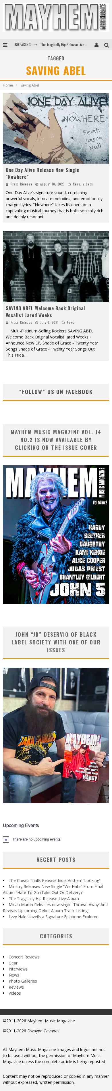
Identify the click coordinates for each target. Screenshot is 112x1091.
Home (8, 85)
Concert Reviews (24, 957)
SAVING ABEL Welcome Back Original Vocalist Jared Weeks (45, 312)
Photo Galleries (23, 981)
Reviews (16, 987)
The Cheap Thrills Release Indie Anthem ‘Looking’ (54, 880)
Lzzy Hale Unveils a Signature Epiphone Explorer (53, 916)
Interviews (18, 969)
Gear (13, 963)
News (76, 184)
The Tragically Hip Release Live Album (67, 44)
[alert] (56, 839)
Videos (88, 184)
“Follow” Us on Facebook (56, 391)
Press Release (21, 184)
